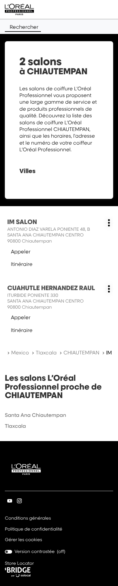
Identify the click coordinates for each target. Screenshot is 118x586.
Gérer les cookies (23, 539)
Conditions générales (28, 518)
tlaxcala (15, 426)
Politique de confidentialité (33, 529)
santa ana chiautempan (35, 415)
